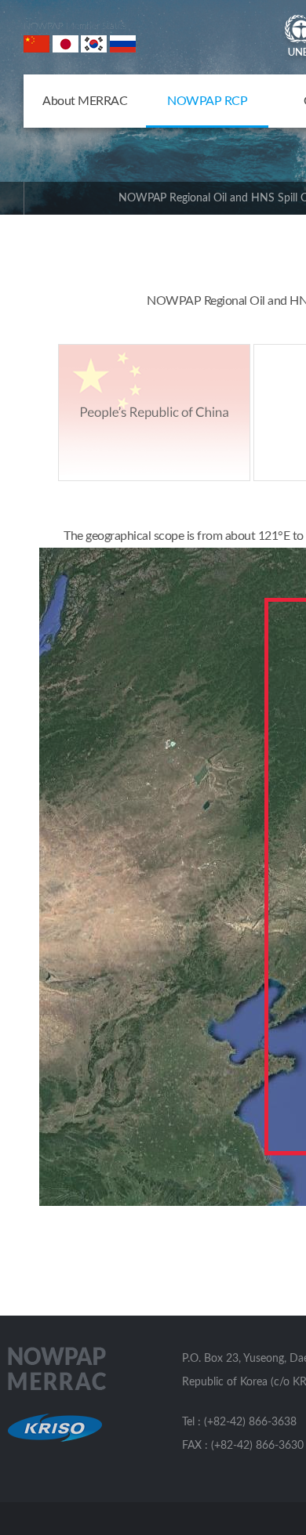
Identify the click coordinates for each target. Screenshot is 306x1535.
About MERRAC (84, 101)
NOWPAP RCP (207, 101)
